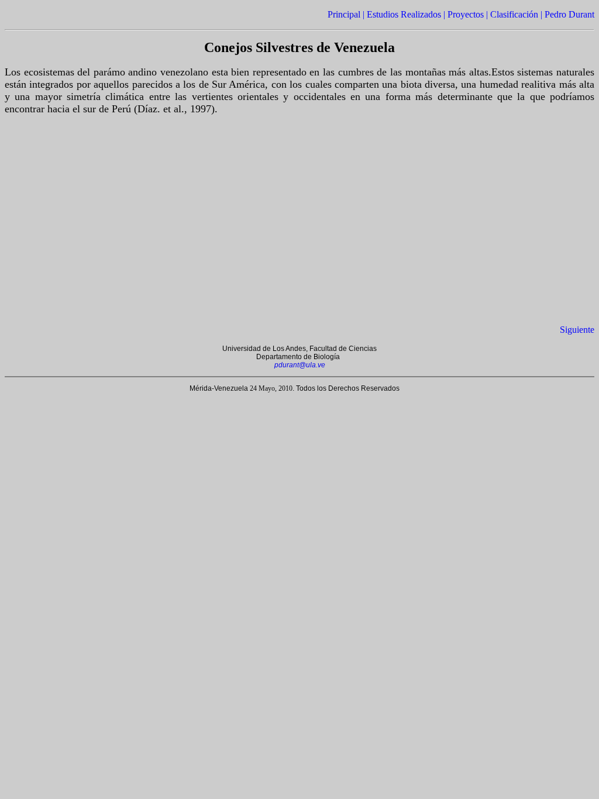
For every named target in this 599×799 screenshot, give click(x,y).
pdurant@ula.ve (299, 365)
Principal (344, 14)
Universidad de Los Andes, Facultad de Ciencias (299, 349)
